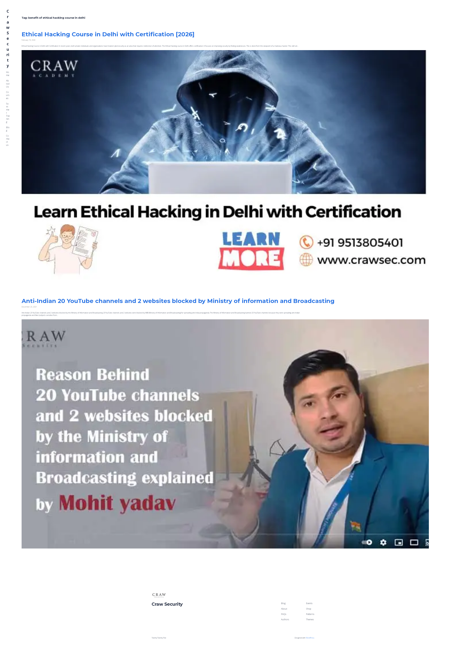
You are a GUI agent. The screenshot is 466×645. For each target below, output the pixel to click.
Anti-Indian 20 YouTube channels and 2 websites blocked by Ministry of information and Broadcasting (178, 301)
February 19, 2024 (28, 40)
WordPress (310, 638)
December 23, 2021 (29, 307)
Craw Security (7, 38)
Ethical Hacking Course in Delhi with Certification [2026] (108, 34)
